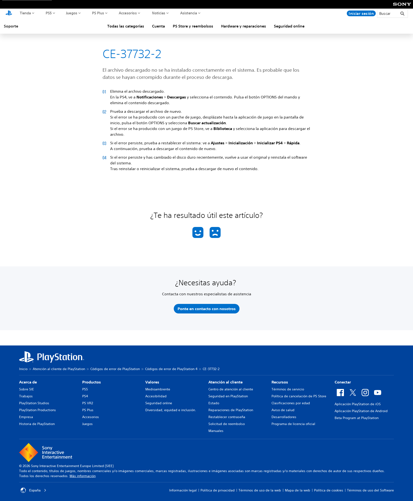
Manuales (215, 431)
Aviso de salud (283, 410)
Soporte (11, 26)
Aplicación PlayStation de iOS (358, 404)
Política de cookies (328, 490)
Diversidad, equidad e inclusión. (170, 410)
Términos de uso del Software (370, 490)
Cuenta (158, 26)
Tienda (25, 13)
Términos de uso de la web (260, 490)
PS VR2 (87, 403)
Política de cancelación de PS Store (299, 396)
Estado (213, 403)
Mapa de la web (297, 490)
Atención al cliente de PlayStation (59, 369)
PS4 (85, 396)
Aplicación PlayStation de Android (361, 411)
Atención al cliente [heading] (225, 382)
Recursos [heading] (280, 382)
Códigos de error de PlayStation (115, 369)
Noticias (158, 13)
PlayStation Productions (37, 410)
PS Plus (98, 13)
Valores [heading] (152, 382)
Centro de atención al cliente (230, 389)
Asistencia (188, 13)
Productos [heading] (91, 382)
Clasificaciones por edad (291, 403)
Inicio (23, 369)
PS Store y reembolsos (193, 26)
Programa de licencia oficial (293, 424)
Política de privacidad (218, 490)
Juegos (71, 13)
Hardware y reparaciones (243, 26)
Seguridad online (289, 26)
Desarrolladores (284, 417)
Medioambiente (157, 389)
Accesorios (128, 13)
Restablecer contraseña (226, 417)
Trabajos (26, 396)
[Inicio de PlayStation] (9, 13)
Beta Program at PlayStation (357, 418)
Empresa (26, 417)
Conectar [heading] (343, 382)
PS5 (49, 13)
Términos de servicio (288, 389)
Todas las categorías (125, 26)
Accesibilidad (156, 396)
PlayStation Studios (34, 403)
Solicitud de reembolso (226, 424)
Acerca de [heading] (28, 382)
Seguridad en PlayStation (228, 396)
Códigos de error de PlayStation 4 (171, 369)
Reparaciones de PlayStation (230, 410)
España (35, 490)
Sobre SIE (26, 389)
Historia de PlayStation (37, 424)
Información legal (183, 490)
